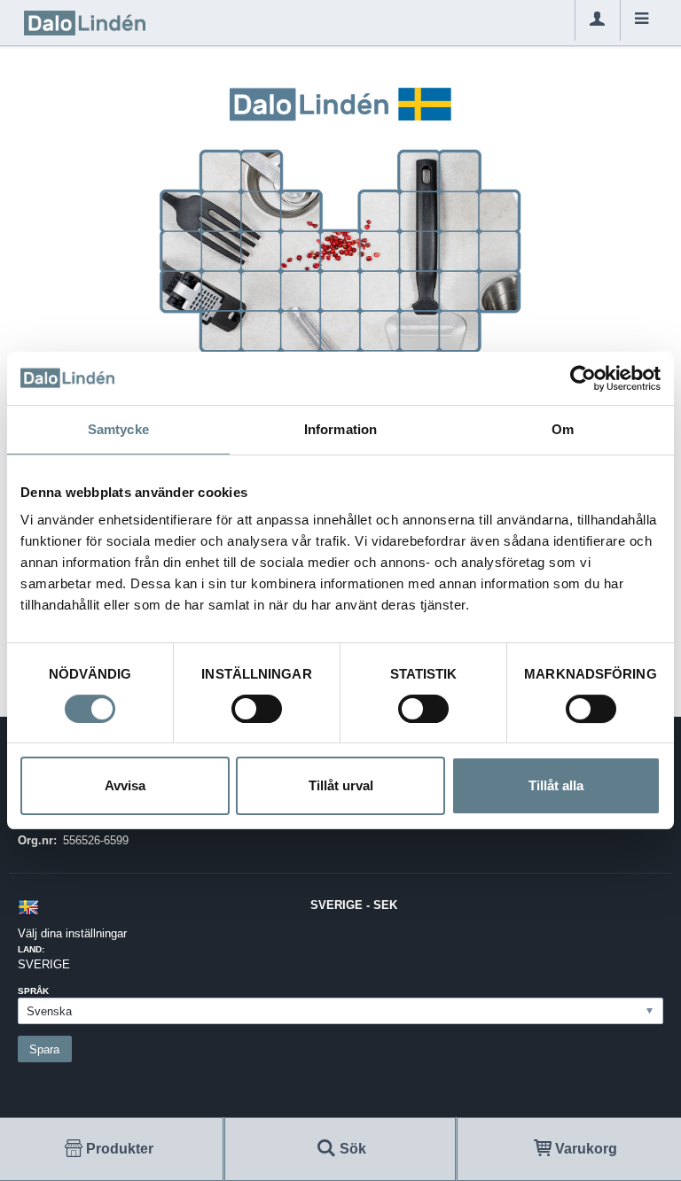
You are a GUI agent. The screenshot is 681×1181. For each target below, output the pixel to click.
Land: (31, 949)
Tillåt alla (555, 785)
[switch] (256, 709)
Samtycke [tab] (118, 429)
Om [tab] (563, 429)
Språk (33, 991)
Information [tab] (340, 429)
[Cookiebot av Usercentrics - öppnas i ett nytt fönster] (583, 378)
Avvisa (125, 785)
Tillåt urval (341, 785)
